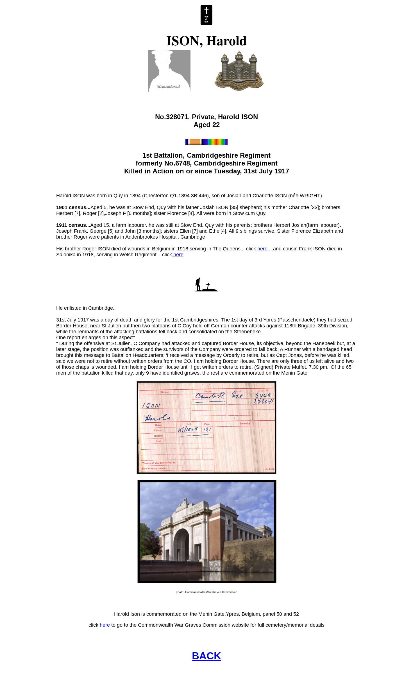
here (263, 249)
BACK (206, 656)
